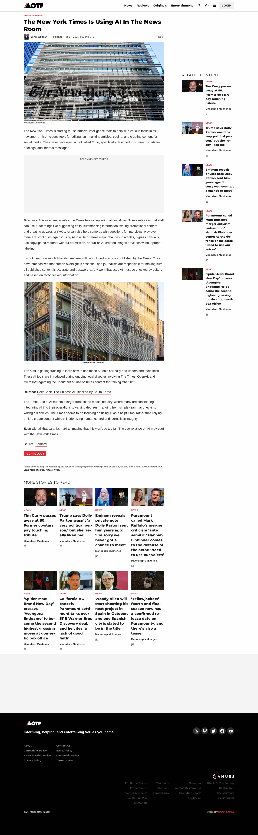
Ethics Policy (64, 750)
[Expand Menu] (214, 5)
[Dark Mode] (206, 5)
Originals (160, 5)
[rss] (196, 731)
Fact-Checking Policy (37, 755)
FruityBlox (194, 797)
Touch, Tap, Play (137, 797)
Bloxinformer (225, 797)
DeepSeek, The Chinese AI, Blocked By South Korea (74, 392)
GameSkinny (161, 793)
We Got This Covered (187, 788)
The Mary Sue (225, 793)
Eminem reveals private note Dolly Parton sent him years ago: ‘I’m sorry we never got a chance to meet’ (111, 530)
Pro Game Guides (136, 783)
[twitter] (213, 731)
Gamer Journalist (136, 793)
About (28, 745)
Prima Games (138, 788)
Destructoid (226, 788)
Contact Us (63, 745)
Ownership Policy (67, 755)
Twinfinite (162, 783)
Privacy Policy (32, 760)
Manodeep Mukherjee (36, 541)
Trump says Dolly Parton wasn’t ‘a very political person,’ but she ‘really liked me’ (75, 525)
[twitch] (204, 731)
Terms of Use (64, 760)
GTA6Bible (140, 802)
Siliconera (163, 788)
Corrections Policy (35, 750)
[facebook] (222, 731)
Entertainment (182, 5)
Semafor (41, 444)
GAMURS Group (226, 812)
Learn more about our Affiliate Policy (42, 470)
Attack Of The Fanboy (220, 783)
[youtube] (230, 731)
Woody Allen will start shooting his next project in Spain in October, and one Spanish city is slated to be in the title (111, 613)
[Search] (199, 5)
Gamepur (195, 783)
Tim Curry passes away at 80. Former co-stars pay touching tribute (40, 525)
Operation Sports (190, 793)
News (128, 5)
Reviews (143, 5)
